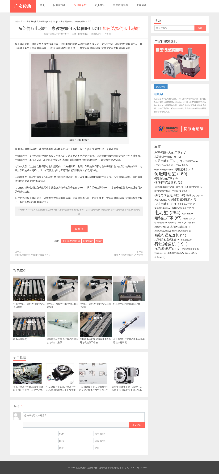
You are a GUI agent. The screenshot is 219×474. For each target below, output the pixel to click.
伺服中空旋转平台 (163, 169)
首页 (42, 5)
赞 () (81, 228)
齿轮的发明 (191, 253)
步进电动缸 (165, 203)
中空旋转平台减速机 (163, 165)
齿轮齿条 (141, 5)
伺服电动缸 (80, 5)
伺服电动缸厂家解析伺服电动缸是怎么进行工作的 (95, 340)
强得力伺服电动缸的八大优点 (128, 254)
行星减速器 (187, 239)
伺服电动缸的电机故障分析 (126, 303)
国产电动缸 (195, 187)
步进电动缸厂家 (186, 204)
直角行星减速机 (181, 226)
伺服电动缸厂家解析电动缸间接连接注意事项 (129, 340)
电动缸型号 (160, 222)
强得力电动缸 (194, 195)
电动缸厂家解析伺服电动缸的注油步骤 (62, 305)
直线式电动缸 (161, 226)
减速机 (182, 186)
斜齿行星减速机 (183, 199)
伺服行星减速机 (169, 182)
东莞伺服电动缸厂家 (71, 240)
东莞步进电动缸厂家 (167, 156)
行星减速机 (170, 243)
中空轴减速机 (181, 165)
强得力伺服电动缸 (169, 195)
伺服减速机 (59, 5)
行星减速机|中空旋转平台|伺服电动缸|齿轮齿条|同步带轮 (23, 6)
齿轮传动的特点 (175, 253)
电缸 (191, 222)
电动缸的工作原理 (177, 222)
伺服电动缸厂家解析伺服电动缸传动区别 (29, 305)
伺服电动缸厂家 (166, 178)
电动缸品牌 (189, 218)
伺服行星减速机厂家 (164, 187)
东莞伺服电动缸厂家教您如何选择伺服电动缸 (79, 28)
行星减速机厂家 (167, 248)
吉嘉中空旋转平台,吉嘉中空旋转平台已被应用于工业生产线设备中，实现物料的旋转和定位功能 (28, 391)
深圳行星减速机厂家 (183, 208)
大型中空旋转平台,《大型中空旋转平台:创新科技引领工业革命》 (127, 390)
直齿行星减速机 (162, 230)
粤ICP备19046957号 (142, 467)
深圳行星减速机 (162, 208)
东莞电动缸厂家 (168, 160)
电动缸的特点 (20, 339)
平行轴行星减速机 (181, 191)
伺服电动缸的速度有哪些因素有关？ (33, 254)
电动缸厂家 (167, 217)
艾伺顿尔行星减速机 (167, 239)
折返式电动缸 (162, 199)
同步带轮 (100, 5)
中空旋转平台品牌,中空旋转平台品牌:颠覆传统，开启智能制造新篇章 (61, 390)
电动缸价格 (188, 213)
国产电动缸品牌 (162, 191)
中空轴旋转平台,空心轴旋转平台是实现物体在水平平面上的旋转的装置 (94, 390)
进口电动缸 (160, 253)
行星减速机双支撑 (190, 249)
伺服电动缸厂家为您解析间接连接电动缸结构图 (62, 340)
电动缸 (99, 240)
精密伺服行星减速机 (181, 231)
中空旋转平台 (120, 5)
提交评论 (136, 424)
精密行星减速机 (170, 235)
